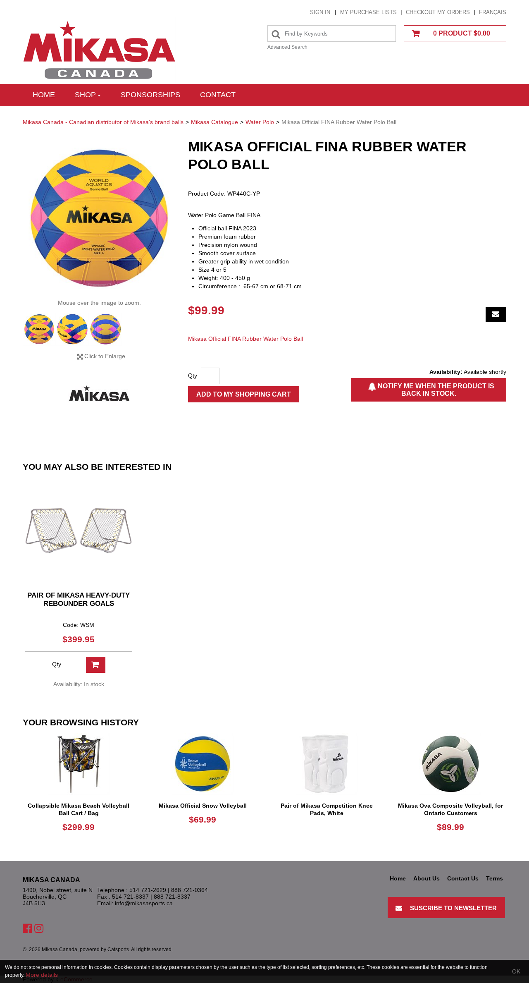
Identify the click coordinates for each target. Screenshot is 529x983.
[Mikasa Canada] (99, 50)
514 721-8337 (130, 896)
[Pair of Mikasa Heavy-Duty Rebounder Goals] (78, 530)
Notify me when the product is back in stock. (435, 390)
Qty (192, 375)
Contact (218, 95)
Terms (494, 878)
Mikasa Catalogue (214, 122)
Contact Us (463, 878)
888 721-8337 (172, 896)
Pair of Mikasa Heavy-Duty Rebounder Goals (78, 599)
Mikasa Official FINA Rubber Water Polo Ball (245, 338)
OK (516, 971)
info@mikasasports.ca (144, 903)
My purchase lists (368, 12)
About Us (426, 878)
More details (42, 974)
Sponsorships (150, 95)
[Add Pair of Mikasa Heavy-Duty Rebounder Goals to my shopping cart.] (95, 665)
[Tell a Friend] (496, 314)
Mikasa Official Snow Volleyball (203, 805)
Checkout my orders (438, 12)
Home (44, 95)
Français (492, 12)
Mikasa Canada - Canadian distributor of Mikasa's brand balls (103, 122)
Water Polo (259, 122)
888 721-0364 (189, 890)
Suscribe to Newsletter (453, 907)
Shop (85, 95)
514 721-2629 (147, 890)
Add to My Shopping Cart (243, 394)
